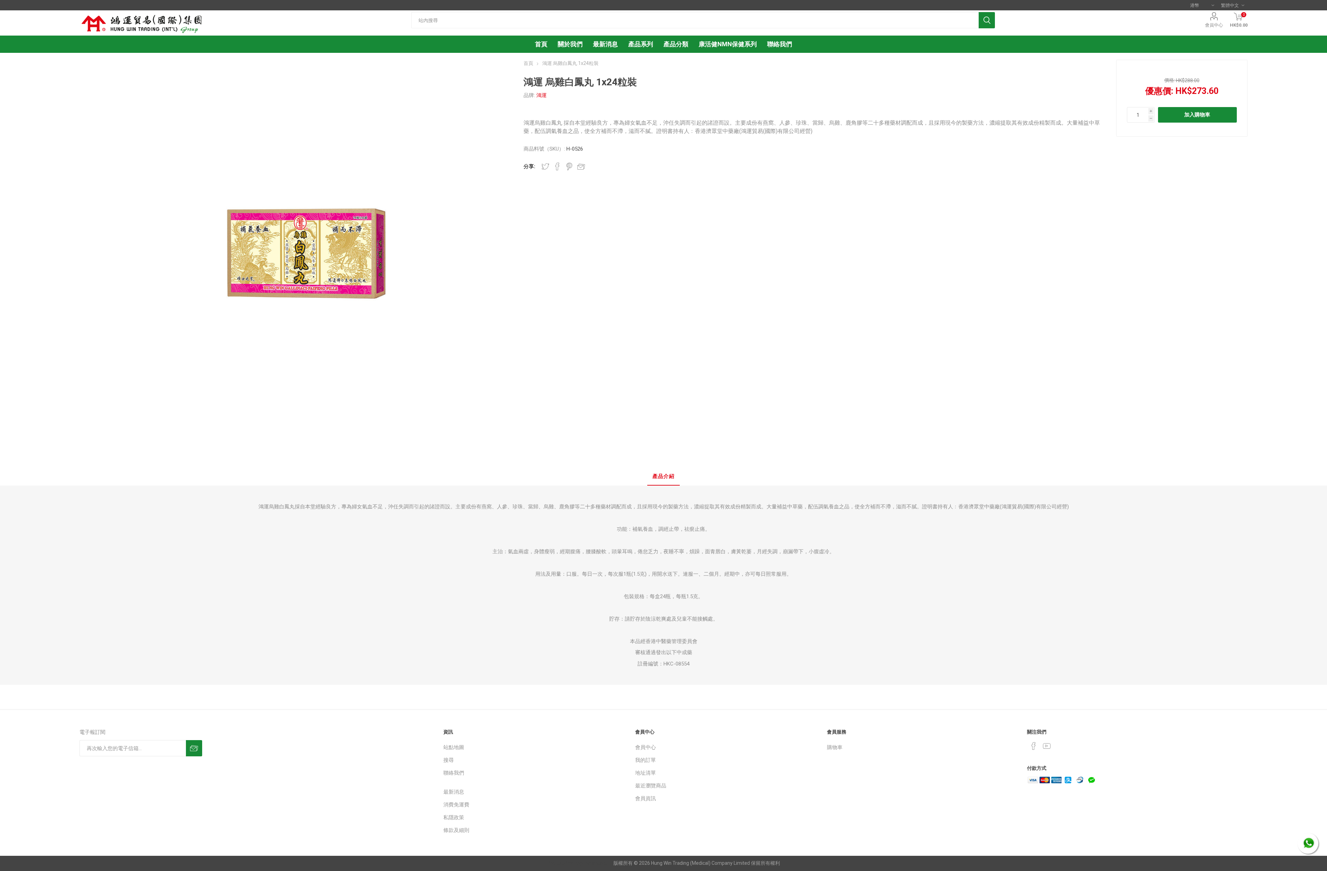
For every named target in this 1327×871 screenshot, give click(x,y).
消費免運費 (456, 805)
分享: (529, 166)
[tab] (663, 477)
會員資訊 (645, 798)
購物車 (835, 747)
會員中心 (1214, 25)
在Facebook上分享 (557, 166)
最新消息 (453, 792)
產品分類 (676, 44)
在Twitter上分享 (545, 166)
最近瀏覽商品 (650, 786)
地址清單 (645, 773)
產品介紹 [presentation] (663, 476)
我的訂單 (645, 760)
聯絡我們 (453, 773)
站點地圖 (453, 747)
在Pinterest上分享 (569, 166)
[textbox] (695, 20)
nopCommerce (590, 863)
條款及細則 (456, 830)
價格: (1169, 80)
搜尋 (448, 760)
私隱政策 (453, 817)
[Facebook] (1033, 746)
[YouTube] (1046, 746)
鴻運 (541, 95)
